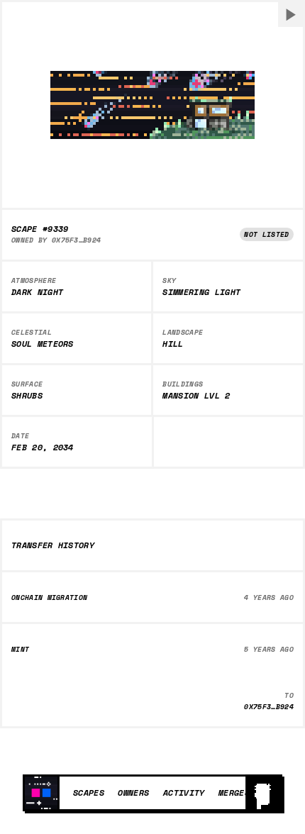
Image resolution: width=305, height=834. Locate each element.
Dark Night (37, 292)
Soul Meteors (42, 344)
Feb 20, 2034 (42, 447)
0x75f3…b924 (76, 240)
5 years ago (269, 649)
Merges (234, 792)
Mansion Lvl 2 (196, 395)
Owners (133, 792)
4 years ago (269, 597)
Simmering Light (201, 292)
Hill (172, 344)
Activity (184, 792)
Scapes (88, 792)
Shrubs (27, 395)
